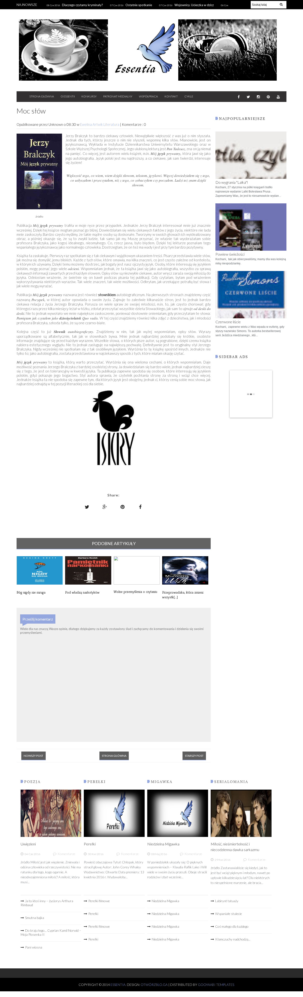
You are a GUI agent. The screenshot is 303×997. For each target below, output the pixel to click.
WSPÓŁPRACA (148, 96)
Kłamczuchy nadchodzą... (232, 939)
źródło (39, 216)
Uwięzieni (28, 844)
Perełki (90, 844)
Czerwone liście (228, 321)
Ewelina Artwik (91, 124)
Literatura (111, 124)
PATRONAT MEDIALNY (117, 96)
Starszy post (194, 755)
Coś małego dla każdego (232, 926)
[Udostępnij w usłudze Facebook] (140, 507)
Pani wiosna (33, 947)
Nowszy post (33, 755)
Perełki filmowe (99, 901)
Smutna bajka (34, 918)
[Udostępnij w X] (87, 507)
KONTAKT (171, 96)
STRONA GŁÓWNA (41, 96)
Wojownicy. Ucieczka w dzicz (194, 5)
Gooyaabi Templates (216, 985)
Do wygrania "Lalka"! (231, 182)
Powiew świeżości (230, 254)
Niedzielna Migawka (163, 844)
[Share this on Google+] (105, 507)
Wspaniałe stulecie (228, 914)
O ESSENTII (68, 96)
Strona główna (114, 755)
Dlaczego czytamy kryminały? (82, 5)
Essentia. (119, 985)
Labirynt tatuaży (226, 901)
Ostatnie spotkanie (138, 5)
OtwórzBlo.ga (154, 985)
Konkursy (89, 96)
